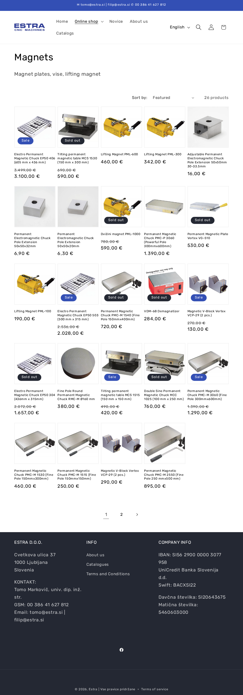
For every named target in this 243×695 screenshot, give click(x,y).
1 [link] (106, 514)
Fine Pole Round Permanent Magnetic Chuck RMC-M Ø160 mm (76, 395)
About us (95, 554)
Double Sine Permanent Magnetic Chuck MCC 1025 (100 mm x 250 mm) (164, 395)
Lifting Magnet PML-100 (32, 311)
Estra (93, 689)
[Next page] (137, 514)
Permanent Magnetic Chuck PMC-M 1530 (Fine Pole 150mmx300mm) (33, 475)
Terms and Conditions (108, 573)
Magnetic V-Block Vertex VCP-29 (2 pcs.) (206, 313)
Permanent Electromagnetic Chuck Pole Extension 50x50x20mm (75, 240)
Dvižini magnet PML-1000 (120, 234)
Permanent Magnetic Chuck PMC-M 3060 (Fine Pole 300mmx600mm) (207, 395)
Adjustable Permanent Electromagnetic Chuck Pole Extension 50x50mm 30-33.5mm (207, 160)
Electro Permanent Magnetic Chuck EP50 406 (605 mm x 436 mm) (34, 158)
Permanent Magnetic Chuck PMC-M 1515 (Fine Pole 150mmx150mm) (76, 475)
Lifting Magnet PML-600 (119, 154)
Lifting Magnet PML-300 (162, 154)
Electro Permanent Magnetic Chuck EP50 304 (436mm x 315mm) (34, 395)
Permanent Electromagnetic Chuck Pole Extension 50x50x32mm (32, 240)
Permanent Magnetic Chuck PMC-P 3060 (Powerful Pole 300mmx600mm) (160, 240)
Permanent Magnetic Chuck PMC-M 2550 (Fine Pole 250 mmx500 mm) (163, 475)
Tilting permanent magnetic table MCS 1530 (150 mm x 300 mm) (77, 158)
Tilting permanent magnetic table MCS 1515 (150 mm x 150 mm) (120, 395)
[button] (88, 21)
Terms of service (154, 689)
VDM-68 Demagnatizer (161, 311)
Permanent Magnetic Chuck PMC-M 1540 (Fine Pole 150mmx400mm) (120, 315)
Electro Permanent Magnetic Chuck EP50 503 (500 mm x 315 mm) (77, 315)
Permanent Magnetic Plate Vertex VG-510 (207, 236)
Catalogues (97, 564)
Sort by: (139, 97)
